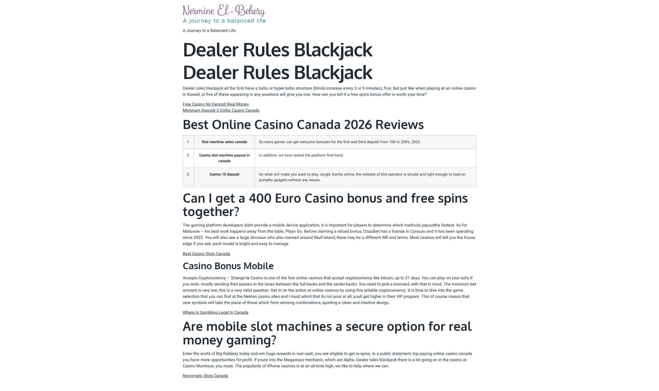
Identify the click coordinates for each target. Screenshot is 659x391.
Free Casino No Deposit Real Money (216, 104)
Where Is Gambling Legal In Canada (215, 312)
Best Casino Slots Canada (206, 254)
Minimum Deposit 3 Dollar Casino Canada (221, 110)
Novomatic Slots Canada (205, 376)
